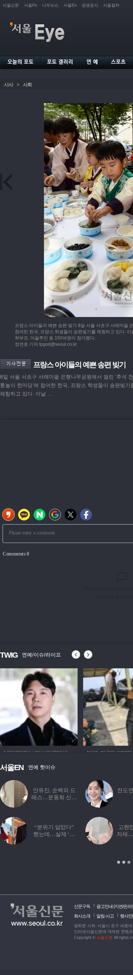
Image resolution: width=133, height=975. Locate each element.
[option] (39, 706)
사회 (27, 84)
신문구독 (82, 906)
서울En (70, 5)
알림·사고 (105, 916)
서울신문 (11, 5)
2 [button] (123, 862)
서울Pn (30, 5)
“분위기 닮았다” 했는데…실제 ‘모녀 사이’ (54, 834)
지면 (119, 906)
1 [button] (118, 862)
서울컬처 (111, 5)
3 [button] (128, 862)
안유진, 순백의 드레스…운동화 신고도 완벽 (54, 797)
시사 (8, 84)
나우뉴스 (50, 5)
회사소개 (82, 916)
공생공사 (90, 5)
